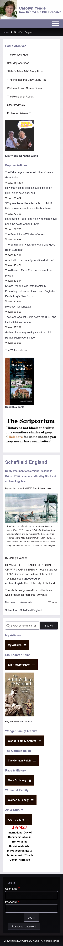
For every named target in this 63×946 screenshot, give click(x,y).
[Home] (8, 9)
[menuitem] (31, 54)
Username (11, 888)
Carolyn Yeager (33, 8)
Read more (10, 602)
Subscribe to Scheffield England (23, 610)
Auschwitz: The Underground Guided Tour (29, 260)
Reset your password (24, 926)
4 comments (26, 602)
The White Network (16, 350)
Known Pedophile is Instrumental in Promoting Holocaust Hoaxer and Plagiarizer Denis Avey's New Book (30, 291)
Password (11, 902)
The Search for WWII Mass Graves (25, 234)
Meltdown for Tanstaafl (18, 306)
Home (6, 32)
